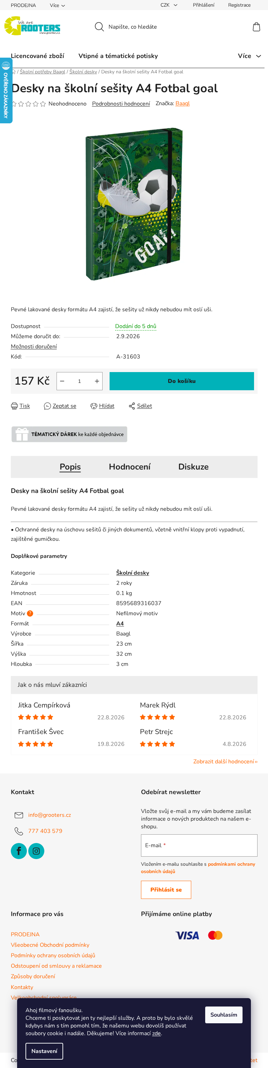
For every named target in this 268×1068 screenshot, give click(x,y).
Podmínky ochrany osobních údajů (53, 955)
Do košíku (182, 381)
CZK (166, 5)
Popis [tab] (70, 466)
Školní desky (132, 573)
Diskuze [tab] (193, 466)
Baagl (183, 103)
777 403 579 (45, 831)
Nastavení (44, 1051)
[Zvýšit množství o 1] (97, 381)
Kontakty (22, 987)
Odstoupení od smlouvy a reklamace (56, 966)
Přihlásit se (166, 890)
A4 (120, 623)
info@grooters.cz (49, 815)
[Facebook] (19, 851)
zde (156, 1033)
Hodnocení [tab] (129, 466)
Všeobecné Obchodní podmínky (50, 945)
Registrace (239, 5)
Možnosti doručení (34, 346)
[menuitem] (37, 56)
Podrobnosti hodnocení (121, 104)
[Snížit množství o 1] (62, 381)
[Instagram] (36, 851)
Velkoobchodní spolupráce (44, 998)
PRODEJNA (23, 5)
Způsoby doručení (33, 976)
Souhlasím (223, 1015)
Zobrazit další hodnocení (223, 761)
